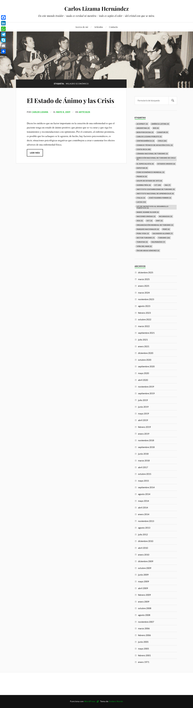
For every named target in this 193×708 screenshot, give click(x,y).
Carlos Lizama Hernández (96, 8)
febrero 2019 (144, 427)
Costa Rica (144, 149)
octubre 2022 (144, 319)
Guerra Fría (144, 185)
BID (156, 128)
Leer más (35, 153)
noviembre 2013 (146, 521)
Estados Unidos (166, 164)
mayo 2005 (143, 648)
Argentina (143, 128)
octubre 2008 (144, 608)
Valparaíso (158, 242)
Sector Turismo (146, 238)
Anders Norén (116, 701)
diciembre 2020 (145, 353)
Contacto (113, 26)
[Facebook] (3, 17)
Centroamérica (145, 141)
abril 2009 (143, 588)
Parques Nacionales (148, 229)
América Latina (160, 124)
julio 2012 (143, 534)
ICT (157, 185)
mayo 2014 (143, 500)
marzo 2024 (144, 292)
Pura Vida (143, 233)
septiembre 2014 (146, 487)
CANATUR (162, 132)
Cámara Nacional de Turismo (152, 153)
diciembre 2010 (145, 541)
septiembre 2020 (146, 366)
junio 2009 (143, 574)
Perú (166, 229)
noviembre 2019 (146, 386)
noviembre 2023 (146, 299)
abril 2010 (143, 547)
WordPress (89, 701)
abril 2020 (143, 380)
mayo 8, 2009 (63, 112)
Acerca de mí (81, 26)
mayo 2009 (143, 581)
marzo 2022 (144, 326)
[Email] (3, 46)
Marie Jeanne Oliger (148, 212)
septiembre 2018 (146, 447)
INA (167, 185)
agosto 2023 (144, 306)
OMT (159, 221)
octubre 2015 (144, 474)
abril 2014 (143, 507)
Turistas (142, 242)
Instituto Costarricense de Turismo (156, 189)
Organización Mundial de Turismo (155, 225)
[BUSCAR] (173, 100)
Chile (162, 141)
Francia (142, 176)
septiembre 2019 (146, 393)
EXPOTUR (142, 168)
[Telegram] (3, 34)
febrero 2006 (144, 635)
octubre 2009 (144, 568)
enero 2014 (143, 514)
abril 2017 (143, 467)
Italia (141, 198)
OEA (140, 221)
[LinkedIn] (3, 23)
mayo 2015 (143, 480)
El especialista (145, 164)
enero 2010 (143, 554)
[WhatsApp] (3, 29)
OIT (149, 221)
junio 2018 (143, 453)
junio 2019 (143, 406)
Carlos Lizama (40, 112)
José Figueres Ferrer (160, 198)
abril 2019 (143, 420)
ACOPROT (142, 124)
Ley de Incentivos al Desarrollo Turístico (152, 207)
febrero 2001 (144, 655)
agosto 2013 (144, 527)
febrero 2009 (144, 594)
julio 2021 (143, 339)
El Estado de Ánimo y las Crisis (70, 100)
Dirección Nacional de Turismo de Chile (156, 158)
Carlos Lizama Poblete (149, 136)
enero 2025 (143, 285)
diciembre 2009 (145, 561)
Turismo (164, 238)
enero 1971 (143, 662)
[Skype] (3, 40)
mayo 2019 (143, 413)
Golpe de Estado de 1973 (149, 181)
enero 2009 (143, 601)
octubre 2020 (144, 359)
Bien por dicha (145, 132)
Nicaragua (165, 216)
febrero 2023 (144, 312)
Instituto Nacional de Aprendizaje (155, 193)
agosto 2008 (144, 615)
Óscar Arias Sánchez (148, 250)
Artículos (98, 26)
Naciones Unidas (146, 216)
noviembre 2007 (146, 621)
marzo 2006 (144, 628)
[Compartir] (3, 51)
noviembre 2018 (146, 440)
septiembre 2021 (146, 332)
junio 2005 (143, 641)
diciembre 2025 (145, 272)
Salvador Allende (163, 233)
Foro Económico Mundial (150, 172)
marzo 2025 (144, 279)
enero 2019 (143, 433)
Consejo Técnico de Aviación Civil (155, 145)
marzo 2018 (144, 460)
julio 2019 (143, 400)
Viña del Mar (144, 246)
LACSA (141, 202)
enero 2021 (143, 346)
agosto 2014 (144, 494)
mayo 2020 (143, 373)
